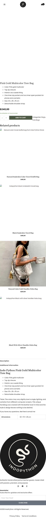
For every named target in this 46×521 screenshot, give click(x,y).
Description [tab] (4, 361)
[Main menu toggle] (4, 4)
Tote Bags (36, 120)
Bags (43, 117)
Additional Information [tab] (9, 365)
